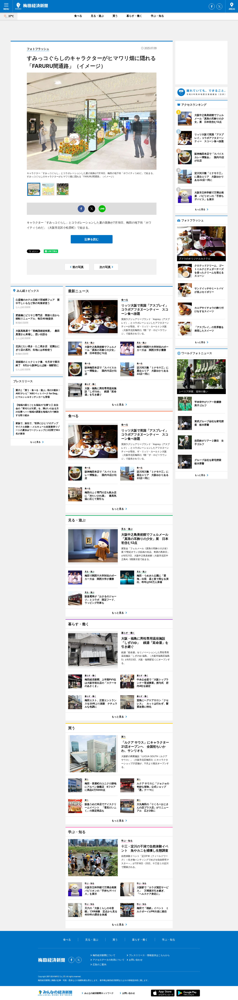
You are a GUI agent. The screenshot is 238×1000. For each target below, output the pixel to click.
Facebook (212, 6)
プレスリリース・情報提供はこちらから (149, 955)
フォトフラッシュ (38, 49)
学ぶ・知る (157, 15)
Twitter (219, 6)
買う (115, 15)
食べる (78, 15)
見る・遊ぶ (97, 15)
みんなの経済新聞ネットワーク (55, 993)
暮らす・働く (134, 15)
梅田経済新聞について (104, 955)
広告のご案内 (99, 964)
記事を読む (92, 239)
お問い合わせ (136, 959)
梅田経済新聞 (31, 6)
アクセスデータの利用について (108, 959)
